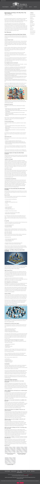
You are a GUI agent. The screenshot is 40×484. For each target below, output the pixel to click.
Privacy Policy (25, 474)
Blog (18, 8)
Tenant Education (32, 32)
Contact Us (35, 6)
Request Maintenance (19, 472)
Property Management (5, 6)
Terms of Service (30, 474)
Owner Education (32, 16)
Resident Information (20, 6)
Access (22, 8)
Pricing (26, 6)
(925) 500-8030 (4, 0)
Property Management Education (32, 21)
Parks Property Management (7, 15)
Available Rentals (13, 6)
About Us (30, 6)
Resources (31, 29)
